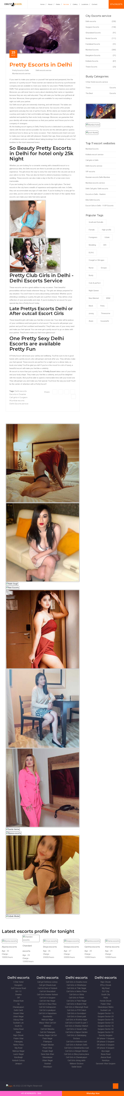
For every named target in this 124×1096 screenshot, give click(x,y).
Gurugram (18, 985)
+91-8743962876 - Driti (31, 1093)
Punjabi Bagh (47, 1051)
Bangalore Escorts (101, 55)
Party (102, 306)
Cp (18, 1004)
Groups (104, 268)
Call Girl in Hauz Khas (47, 1004)
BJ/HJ (91, 252)
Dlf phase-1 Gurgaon (105, 1038)
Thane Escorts (101, 67)
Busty (91, 275)
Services (67, 4)
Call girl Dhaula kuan (47, 985)
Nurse (91, 268)
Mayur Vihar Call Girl (47, 1023)
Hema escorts (112, 947)
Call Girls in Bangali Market (76, 1051)
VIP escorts (90, 171)
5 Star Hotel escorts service (97, 82)
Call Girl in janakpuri (47, 1010)
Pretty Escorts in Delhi (20, 70)
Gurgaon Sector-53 (106, 1029)
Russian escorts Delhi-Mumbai (98, 177)
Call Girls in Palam (76, 998)
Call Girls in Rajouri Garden (77, 1032)
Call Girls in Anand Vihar (76, 1004)
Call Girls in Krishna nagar (76, 1019)
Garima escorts (92, 947)
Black (91, 306)
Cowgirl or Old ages (96, 260)
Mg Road (18, 1048)
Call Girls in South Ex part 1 (76, 1023)
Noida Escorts (101, 38)
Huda (105, 998)
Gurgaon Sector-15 (106, 1013)
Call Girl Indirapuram (47, 1007)
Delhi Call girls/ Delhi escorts (97, 188)
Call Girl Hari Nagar (47, 1001)
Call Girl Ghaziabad (47, 991)
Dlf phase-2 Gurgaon (105, 1041)
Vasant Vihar (18, 1013)
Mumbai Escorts (101, 50)
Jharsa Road (105, 1057)
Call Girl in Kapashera (47, 1013)
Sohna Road (18, 1029)
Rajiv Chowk (18, 1035)
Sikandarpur (47, 1057)
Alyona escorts (9, 947)
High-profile (106, 230)
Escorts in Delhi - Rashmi (95, 194)
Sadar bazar (77, 1067)
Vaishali (47, 1063)
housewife (105, 321)
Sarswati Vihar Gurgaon (105, 1063)
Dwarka (18, 994)
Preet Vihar (47, 1048)
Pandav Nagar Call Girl (47, 1035)
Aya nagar (105, 1051)
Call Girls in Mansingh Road (76, 1007)
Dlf (18, 998)
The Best (101, 93)
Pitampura (47, 1041)
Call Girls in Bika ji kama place (76, 1054)
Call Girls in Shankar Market (76, 1026)
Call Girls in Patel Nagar (76, 1001)
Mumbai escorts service (21, 73)
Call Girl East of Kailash (47, 988)
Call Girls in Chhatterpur (76, 985)
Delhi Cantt (18, 1010)
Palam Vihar (18, 1038)
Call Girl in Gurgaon (47, 998)
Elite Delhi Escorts (93, 200)
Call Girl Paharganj (47, 1032)
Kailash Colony (18, 1060)
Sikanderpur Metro (105, 1007)
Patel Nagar (47, 1038)
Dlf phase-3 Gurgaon (105, 1045)
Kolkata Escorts (101, 61)
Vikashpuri (47, 1067)
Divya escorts (50, 947)
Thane (101, 88)
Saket (18, 1032)
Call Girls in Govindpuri (76, 1013)
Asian (91, 321)
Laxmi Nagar (18, 1054)
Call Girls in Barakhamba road (76, 1048)
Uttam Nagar (18, 1016)
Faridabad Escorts (101, 44)
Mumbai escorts (16, 400)
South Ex (18, 1026)
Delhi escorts (21, 391)
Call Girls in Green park (76, 1016)
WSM (108, 298)
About (51, 4)
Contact (94, 4)
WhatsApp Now (93, 1093)
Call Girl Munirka (47, 1029)
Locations (85, 4)
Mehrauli (47, 1026)
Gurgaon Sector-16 (106, 1026)
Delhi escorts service (43, 70)
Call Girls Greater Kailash (47, 994)
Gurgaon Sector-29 (106, 1016)
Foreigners (93, 237)
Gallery (76, 4)
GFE (104, 245)
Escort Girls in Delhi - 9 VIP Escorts (99, 206)
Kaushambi (47, 1016)
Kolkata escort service (94, 154)
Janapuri (18, 1063)
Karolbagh (18, 1057)
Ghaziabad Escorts (101, 33)
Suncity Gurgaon (105, 1035)
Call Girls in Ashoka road (76, 1041)
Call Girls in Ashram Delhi (76, 1045)
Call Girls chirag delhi (76, 1060)
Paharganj (18, 1041)
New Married (94, 298)
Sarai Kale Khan (47, 1054)
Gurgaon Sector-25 (106, 1023)
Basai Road (105, 1054)
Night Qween (94, 291)
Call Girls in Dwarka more (76, 982)
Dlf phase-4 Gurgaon (105, 1048)
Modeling (92, 245)
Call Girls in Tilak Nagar (76, 988)
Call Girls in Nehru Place (76, 991)
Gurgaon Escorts (101, 27)
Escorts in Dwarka (17, 394)
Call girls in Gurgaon (18, 397)
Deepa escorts (71, 947)
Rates (59, 4)
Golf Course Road (18, 988)
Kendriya (105, 1060)
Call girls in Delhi (92, 160)
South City (105, 994)
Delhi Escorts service (18, 404)
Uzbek (107, 237)
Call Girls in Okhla (76, 994)
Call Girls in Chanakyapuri (76, 1057)
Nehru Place (18, 1045)
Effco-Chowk (105, 985)
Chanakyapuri (18, 1007)
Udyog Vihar (18, 1019)
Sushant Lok (18, 1023)
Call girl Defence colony (47, 982)
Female (92, 230)
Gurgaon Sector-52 (106, 1032)
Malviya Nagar (18, 1051)
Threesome (105, 313)
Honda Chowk (105, 1001)
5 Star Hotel (18, 982)
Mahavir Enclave (76, 1063)
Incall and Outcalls (96, 222)
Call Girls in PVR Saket (76, 1010)
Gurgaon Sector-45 (106, 1019)
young (91, 313)
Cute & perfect (95, 283)
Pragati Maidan (47, 1045)
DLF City (105, 991)
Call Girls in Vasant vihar (76, 1029)
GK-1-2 (18, 991)
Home (43, 4)
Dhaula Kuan (18, 1001)
